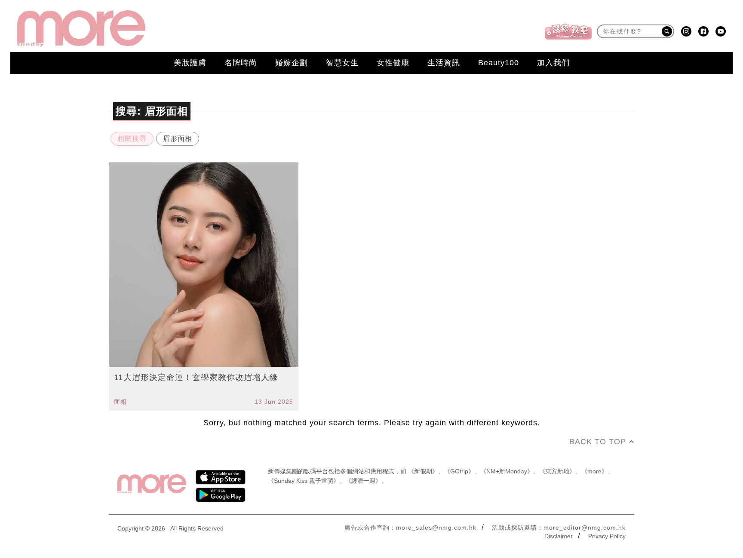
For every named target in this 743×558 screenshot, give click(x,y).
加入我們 (553, 62)
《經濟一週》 (363, 480)
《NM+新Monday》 (506, 471)
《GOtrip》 (459, 471)
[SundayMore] (81, 28)
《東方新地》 (557, 471)
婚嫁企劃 (291, 62)
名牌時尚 (240, 62)
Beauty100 (498, 62)
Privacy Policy (607, 536)
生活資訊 (443, 62)
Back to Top (597, 441)
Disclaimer (558, 536)
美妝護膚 (190, 62)
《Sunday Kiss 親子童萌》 (303, 480)
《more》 (594, 471)
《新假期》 (423, 471)
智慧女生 (342, 62)
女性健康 (393, 62)
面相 (120, 401)
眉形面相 (177, 138)
